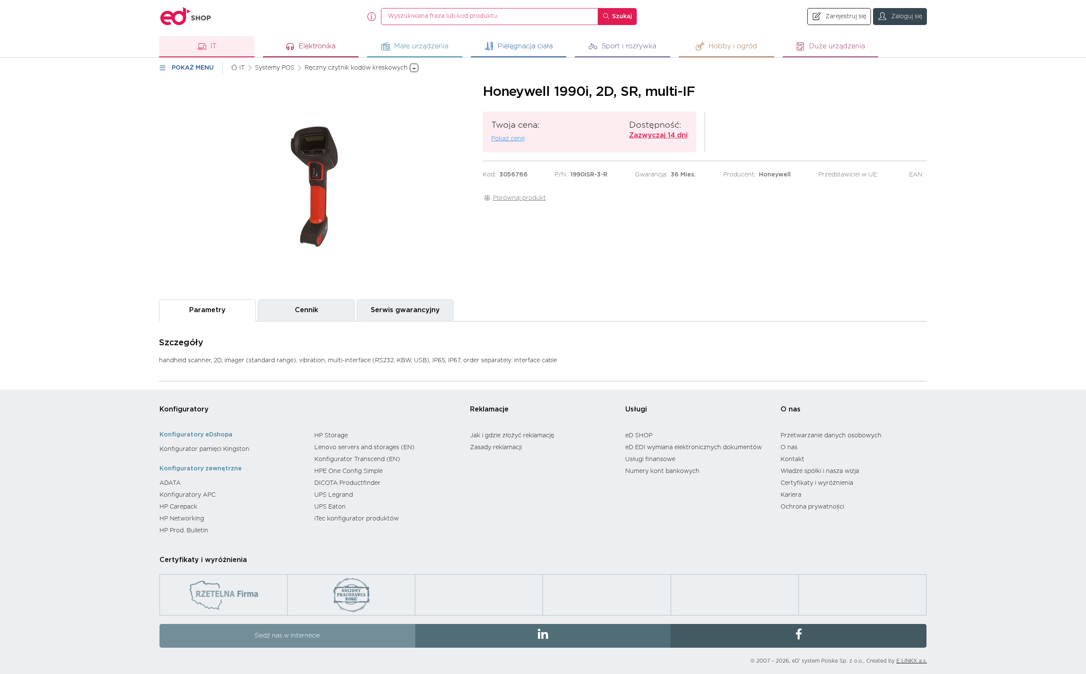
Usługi (636, 409)
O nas (791, 409)
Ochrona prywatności (812, 507)
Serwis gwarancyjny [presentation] (405, 310)
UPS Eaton (330, 507)
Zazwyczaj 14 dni (658, 135)
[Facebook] (798, 636)
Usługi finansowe (650, 459)
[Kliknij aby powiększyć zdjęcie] (316, 187)
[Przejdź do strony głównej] (186, 16)
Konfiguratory (184, 409)
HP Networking (182, 519)
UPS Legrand (333, 495)
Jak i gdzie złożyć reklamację (512, 436)
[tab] (207, 310)
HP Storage (331, 436)
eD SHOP (638, 436)
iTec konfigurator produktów (356, 519)
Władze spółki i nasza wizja (820, 471)
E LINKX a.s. (911, 660)
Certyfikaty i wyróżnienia (817, 483)
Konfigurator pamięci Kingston (204, 449)
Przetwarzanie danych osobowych (831, 436)
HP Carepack (178, 507)
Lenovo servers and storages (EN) (364, 447)
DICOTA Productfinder (347, 483)
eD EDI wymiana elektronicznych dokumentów (693, 447)
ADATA (170, 483)
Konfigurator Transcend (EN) (357, 459)
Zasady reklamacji (496, 447)
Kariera (791, 495)
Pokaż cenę (508, 139)
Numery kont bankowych (662, 471)
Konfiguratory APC (188, 495)
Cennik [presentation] (306, 310)
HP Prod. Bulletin (184, 531)
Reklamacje (489, 409)
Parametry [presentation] (207, 310)
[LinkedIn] (543, 636)
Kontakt (792, 459)
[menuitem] (233, 449)
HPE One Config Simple (348, 471)
